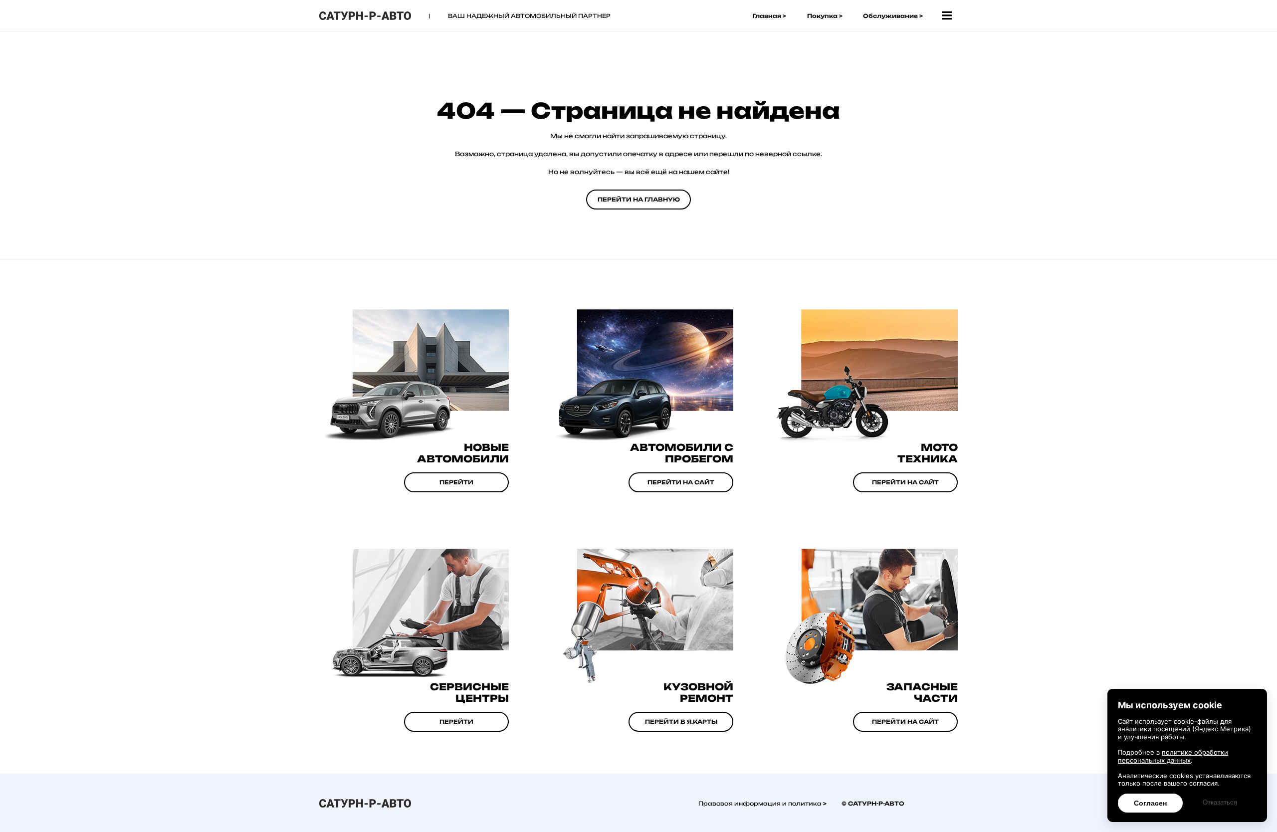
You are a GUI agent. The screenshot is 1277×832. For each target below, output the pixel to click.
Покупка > (825, 15)
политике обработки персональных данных (1173, 756)
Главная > (769, 15)
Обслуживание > (893, 15)
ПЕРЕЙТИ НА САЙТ (905, 482)
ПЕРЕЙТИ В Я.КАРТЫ (681, 721)
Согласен (1150, 803)
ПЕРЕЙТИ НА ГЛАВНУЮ (639, 199)
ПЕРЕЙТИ (456, 482)
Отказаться (1220, 802)
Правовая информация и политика (760, 803)
